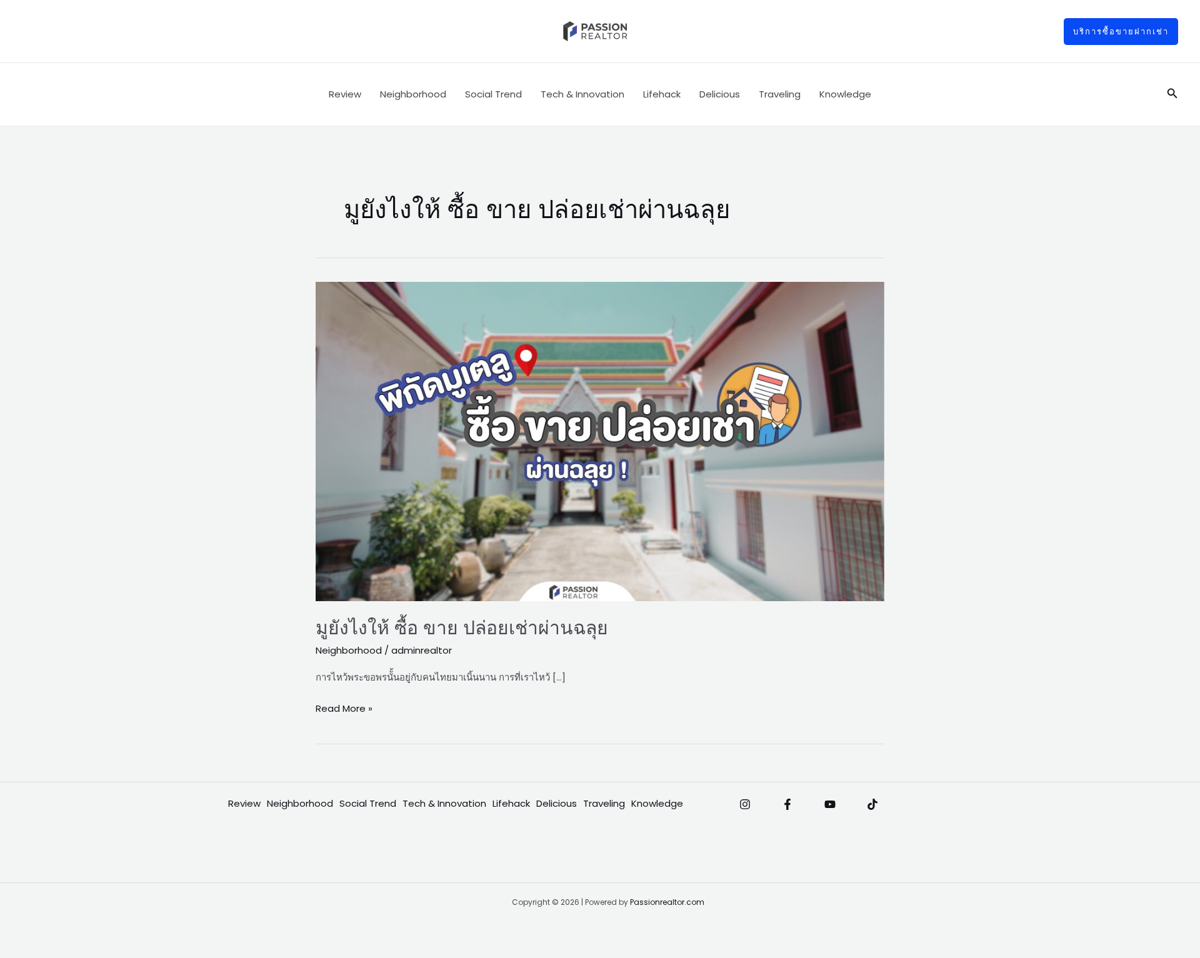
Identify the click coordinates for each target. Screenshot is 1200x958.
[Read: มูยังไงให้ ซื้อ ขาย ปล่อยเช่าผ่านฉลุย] (600, 440)
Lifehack (662, 94)
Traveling (780, 94)
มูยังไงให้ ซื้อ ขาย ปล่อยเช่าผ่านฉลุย (462, 627)
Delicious (719, 94)
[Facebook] (787, 804)
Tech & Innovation (582, 94)
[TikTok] (872, 804)
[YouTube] (830, 804)
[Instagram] (745, 804)
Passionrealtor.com (667, 902)
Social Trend (493, 94)
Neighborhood (413, 94)
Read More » (344, 707)
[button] (1121, 31)
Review (345, 94)
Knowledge (845, 94)
